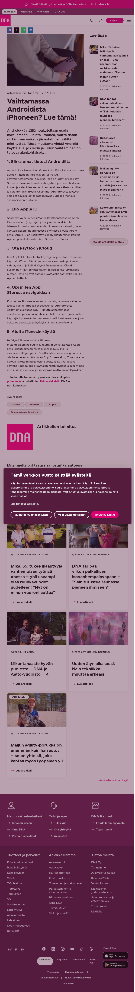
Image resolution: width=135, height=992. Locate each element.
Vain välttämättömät (71, 514)
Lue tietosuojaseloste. (25, 503)
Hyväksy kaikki (105, 514)
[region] (67, 496)
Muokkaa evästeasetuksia (31, 514)
